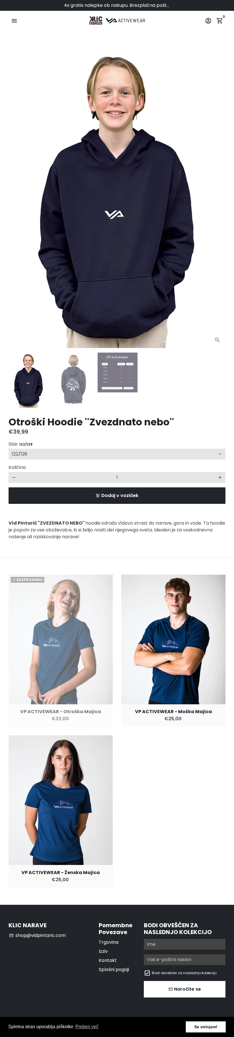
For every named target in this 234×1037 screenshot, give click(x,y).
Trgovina (108, 942)
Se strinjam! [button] (205, 1026)
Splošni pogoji (114, 969)
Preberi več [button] (86, 1026)
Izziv (103, 951)
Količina (17, 467)
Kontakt (108, 960)
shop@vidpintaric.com (37, 935)
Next (217, 198)
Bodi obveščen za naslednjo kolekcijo (184, 972)
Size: (21, 444)
